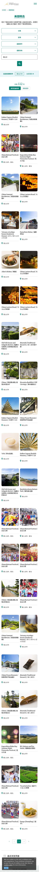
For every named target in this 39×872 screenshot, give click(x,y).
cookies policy (8, 865)
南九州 (19, 74)
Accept (6, 868)
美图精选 (11, 10)
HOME (4, 10)
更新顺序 (25, 88)
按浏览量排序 (15, 88)
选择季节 (19, 44)
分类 (19, 31)
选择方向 (19, 50)
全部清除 (29, 74)
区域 (19, 37)
